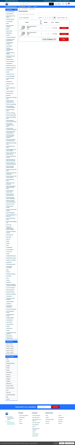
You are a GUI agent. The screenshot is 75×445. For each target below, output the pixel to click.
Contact (29, 6)
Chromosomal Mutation (11, 6)
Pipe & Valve (8, 237)
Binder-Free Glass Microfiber (10, 26)
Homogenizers (9, 296)
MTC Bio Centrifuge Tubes (10, 110)
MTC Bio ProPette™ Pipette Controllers (10, 167)
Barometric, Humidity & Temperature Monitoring (11, 285)
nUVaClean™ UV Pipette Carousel (11, 232)
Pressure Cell (9, 251)
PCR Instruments (9, 234)
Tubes (7, 278)
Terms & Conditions (13, 441)
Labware (8, 326)
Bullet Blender (9, 33)
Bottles (7, 28)
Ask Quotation (22, 6)
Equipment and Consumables (9, 306)
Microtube (8, 95)
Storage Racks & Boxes (11, 273)
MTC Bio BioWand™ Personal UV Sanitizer (10, 107)
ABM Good (8, 376)
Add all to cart (63, 39)
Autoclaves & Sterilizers (11, 294)
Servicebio (8, 374)
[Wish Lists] (64, 4)
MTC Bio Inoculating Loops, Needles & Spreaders (10, 136)
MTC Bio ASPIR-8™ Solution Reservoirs (10, 101)
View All (8, 399)
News (35, 6)
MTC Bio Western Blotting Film (11, 222)
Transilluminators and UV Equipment (11, 333)
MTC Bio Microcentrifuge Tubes (11, 143)
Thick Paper (8, 276)
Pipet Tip (8, 239)
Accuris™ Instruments (10, 287)
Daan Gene (8, 392)
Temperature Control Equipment (10, 299)
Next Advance (9, 372)
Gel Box (7, 71)
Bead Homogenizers (10, 289)
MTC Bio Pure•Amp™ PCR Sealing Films (11, 173)
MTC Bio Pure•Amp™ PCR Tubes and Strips (11, 177)
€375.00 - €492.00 (9, 346)
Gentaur (7, 361)
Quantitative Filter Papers (11, 258)
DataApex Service (9, 59)
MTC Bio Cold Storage (10, 112)
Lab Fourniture (9, 322)
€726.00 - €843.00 (9, 352)
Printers (8, 253)
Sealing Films (9, 262)
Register (59, 4)
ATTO (7, 390)
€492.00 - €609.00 (9, 348)
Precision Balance (10, 249)
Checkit (7, 35)
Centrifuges (8, 303)
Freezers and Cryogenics (11, 309)
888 (7, 396)
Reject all (62, 443)
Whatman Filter (9, 335)
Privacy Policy (61, 441)
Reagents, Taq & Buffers (11, 260)
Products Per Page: (61, 17)
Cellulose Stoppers (10, 301)
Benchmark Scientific (10, 363)
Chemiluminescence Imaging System (10, 40)
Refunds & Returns (45, 441)
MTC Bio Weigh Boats (10, 212)
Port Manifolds (9, 247)
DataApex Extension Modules (10, 53)
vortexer (8, 280)
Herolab (7, 370)
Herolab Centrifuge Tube (10, 79)
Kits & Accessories (10, 83)
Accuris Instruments (10, 11)
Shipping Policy (29, 441)
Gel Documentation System (10, 312)
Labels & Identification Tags (10, 88)
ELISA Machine (9, 63)
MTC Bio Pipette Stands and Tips (11, 157)
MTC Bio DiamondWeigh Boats (11, 118)
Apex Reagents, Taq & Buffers (10, 16)
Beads (7, 23)
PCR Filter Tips (9, 328)
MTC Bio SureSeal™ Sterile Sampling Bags (10, 198)
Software (8, 271)
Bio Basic (8, 365)
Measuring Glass (9, 93)
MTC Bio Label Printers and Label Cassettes (10, 140)
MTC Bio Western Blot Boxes (10, 219)
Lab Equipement (9, 320)
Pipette (7, 241)
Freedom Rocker (9, 69)
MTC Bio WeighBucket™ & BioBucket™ (11, 215)
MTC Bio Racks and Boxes (10, 180)
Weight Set (8, 282)
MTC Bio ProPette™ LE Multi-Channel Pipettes (10, 160)
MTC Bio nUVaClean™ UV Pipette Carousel (11, 153)
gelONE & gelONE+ (10, 317)
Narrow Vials (8, 224)
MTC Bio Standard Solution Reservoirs (10, 195)
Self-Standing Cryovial (10, 264)
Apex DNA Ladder (9, 13)
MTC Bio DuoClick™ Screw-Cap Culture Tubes (11, 121)
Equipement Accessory (11, 65)
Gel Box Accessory (10, 74)
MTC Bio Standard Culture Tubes (10, 191)
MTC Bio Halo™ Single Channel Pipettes (10, 132)
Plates (7, 245)
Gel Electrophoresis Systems (10, 315)
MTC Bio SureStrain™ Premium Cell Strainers (10, 201)
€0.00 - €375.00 (9, 343)
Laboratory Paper (9, 324)
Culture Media (9, 46)
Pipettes (8, 330)
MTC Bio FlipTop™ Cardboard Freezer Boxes (11, 129)
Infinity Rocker (9, 81)
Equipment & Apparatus (11, 67)
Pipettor (8, 243)
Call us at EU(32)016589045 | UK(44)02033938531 (11, 423)
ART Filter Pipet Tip (10, 19)
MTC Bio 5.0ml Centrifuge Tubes (11, 98)
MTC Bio (8, 367)
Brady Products (35, 433)
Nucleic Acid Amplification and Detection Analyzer (10, 228)
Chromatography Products (9, 43)
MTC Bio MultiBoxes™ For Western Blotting (11, 150)
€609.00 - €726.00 (9, 350)
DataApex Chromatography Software (9, 49)
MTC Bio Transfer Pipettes (9, 207)
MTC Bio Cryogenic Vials (11, 115)
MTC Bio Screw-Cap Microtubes (10, 183)
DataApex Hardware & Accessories (10, 57)
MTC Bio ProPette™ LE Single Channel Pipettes (11, 163)
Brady (7, 358)
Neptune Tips (9, 383)
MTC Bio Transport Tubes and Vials (11, 210)
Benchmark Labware (10, 291)
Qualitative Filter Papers (11, 255)
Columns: (40, 17)
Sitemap (20, 423)
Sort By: (20, 17)
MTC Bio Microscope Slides (10, 147)
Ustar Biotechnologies (10, 394)
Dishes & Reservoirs (10, 61)
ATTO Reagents (9, 21)
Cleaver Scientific (9, 385)
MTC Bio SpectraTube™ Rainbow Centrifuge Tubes (11, 187)
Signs (7, 269)
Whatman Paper (9, 338)
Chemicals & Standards (11, 37)
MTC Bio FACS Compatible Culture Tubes (10, 125)
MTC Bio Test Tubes (10, 204)
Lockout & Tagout (9, 91)
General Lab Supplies (10, 76)
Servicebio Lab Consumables (9, 267)
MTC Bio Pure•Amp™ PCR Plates (11, 170)
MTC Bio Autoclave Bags (11, 104)
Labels (7, 85)
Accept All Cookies (69, 443)
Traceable (8, 381)
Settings (56, 443)
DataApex (8, 379)
